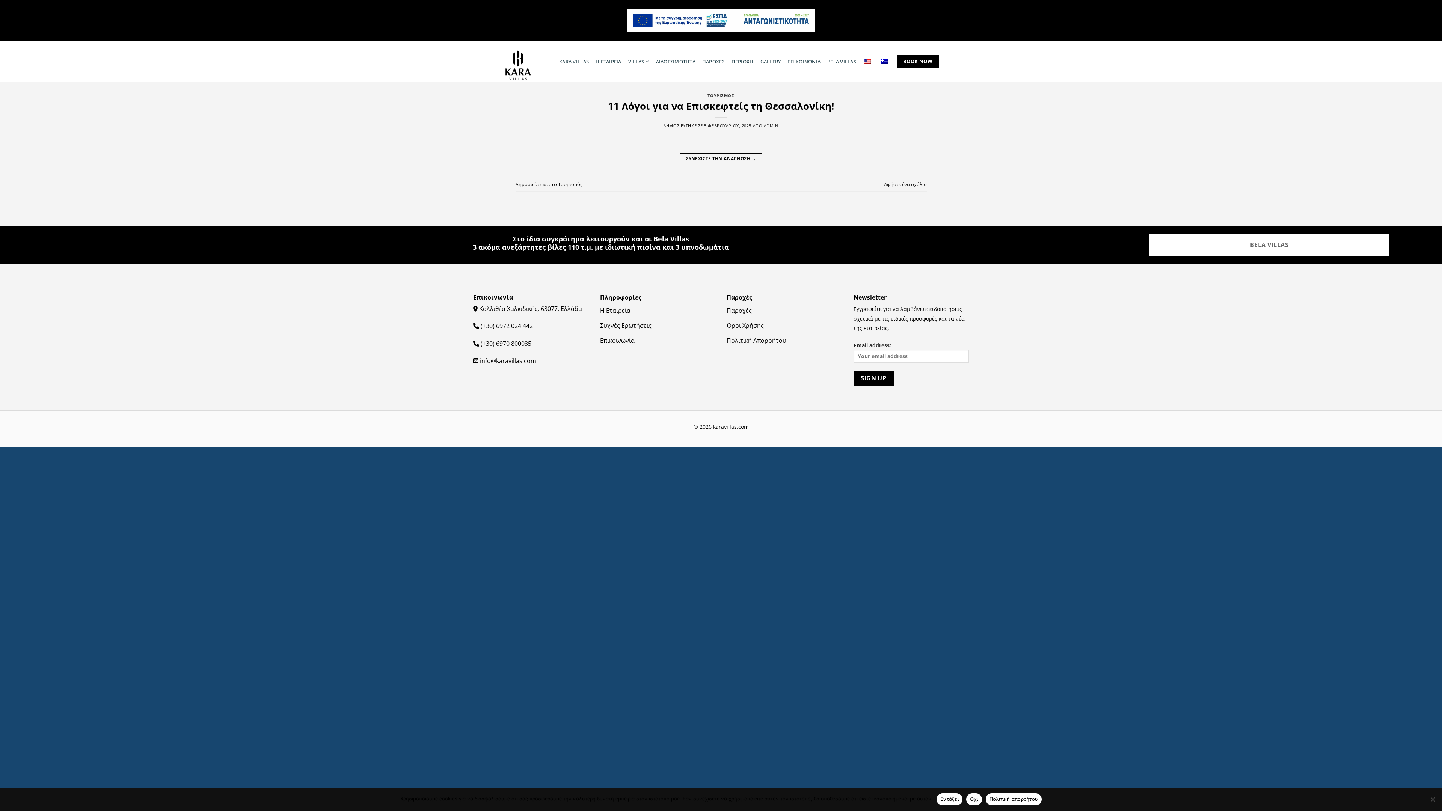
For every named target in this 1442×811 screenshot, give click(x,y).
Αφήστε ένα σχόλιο (905, 184)
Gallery (770, 61)
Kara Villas (574, 61)
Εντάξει (949, 799)
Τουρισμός (570, 184)
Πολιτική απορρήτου (1013, 799)
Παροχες (713, 61)
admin (771, 125)
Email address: (872, 345)
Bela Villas (841, 61)
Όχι (974, 799)
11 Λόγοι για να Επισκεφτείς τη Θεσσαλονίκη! (721, 106)
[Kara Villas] (522, 65)
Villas (636, 61)
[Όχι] (1432, 802)
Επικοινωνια (804, 61)
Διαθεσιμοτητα (675, 61)
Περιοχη (743, 61)
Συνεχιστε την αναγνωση (721, 158)
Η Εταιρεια (608, 61)
